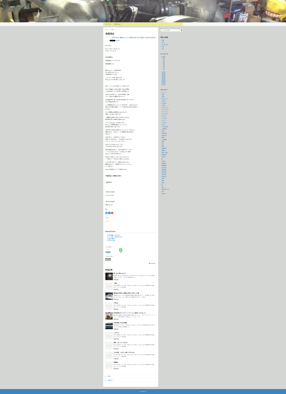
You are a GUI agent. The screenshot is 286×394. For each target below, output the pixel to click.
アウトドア (165, 107)
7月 (164, 60)
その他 (163, 105)
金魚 (163, 191)
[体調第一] (109, 365)
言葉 (163, 178)
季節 (163, 141)
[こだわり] (109, 335)
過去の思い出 (165, 189)
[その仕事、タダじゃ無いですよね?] (109, 355)
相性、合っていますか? (121, 342)
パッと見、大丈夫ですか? (115, 237)
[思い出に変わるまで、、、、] (109, 276)
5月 (164, 63)
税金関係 (164, 172)
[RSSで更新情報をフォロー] (179, 2)
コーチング (165, 113)
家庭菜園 (164, 148)
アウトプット (165, 109)
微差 (109, 376)
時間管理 (164, 154)
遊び (163, 187)
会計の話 (164, 135)
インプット (165, 111)
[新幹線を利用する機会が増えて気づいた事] (109, 296)
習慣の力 (164, 176)
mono (163, 96)
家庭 (163, 146)
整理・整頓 (165, 152)
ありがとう (125, 37)
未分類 (163, 156)
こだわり (116, 332)
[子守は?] (109, 306)
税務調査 (164, 169)
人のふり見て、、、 (113, 240)
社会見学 (147, 37)
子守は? (116, 303)
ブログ (163, 124)
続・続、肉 (165, 44)
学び (138, 37)
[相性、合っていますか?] (109, 345)
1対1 (163, 42)
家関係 (163, 150)
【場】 (116, 283)
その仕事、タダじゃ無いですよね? (124, 352)
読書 (163, 180)
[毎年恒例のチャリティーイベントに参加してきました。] (109, 316)
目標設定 (142, 37)
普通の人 (110, 380)
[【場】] (109, 286)
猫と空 (108, 2)
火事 (163, 40)
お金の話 (164, 103)
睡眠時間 (164, 165)
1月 (164, 69)
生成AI (163, 161)
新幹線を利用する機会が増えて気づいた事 (126, 293)
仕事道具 (164, 133)
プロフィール (108, 24)
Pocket (117, 40)
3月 (164, 66)
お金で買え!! (111, 238)
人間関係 (130, 37)
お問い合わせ (117, 24)
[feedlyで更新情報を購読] (176, 2)
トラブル (164, 118)
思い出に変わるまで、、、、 (122, 273)
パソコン (164, 122)
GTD (163, 94)
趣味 (163, 182)
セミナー (164, 115)
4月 (164, 64)
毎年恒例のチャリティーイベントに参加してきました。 (130, 313)
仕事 (135, 37)
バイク (163, 120)
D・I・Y (164, 92)
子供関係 (164, 139)
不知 (163, 46)
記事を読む (116, 279)
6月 (164, 61)
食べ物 (163, 193)
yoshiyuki (152, 263)
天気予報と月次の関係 (120, 323)
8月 (164, 58)
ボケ (163, 48)
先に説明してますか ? (114, 235)
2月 (164, 67)
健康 (163, 137)
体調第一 (116, 362)
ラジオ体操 (165, 126)
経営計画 (152, 37)
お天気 (163, 100)
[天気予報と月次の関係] (109, 326)
